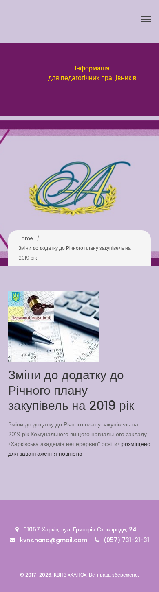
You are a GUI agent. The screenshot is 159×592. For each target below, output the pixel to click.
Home (25, 238)
